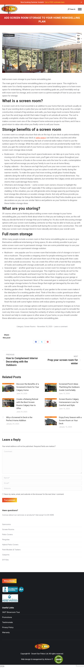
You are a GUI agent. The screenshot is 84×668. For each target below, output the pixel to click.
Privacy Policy (7, 627)
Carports (5, 555)
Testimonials (7, 622)
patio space (41, 137)
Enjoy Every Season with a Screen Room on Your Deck (70, 420)
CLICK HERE (49, 515)
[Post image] (8, 387)
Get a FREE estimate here (54, 2)
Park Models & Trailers (11, 550)
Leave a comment (60, 326)
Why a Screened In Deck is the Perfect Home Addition (19, 419)
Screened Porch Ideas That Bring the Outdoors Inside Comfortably (69, 387)
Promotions (7, 617)
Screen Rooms (9, 35)
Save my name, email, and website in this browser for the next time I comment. (34, 494)
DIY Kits (5, 560)
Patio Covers (7, 534)
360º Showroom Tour (11, 612)
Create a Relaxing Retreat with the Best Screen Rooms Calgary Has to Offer (27, 403)
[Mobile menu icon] (79, 9)
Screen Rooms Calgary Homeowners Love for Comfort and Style (69, 402)
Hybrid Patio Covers (10, 544)
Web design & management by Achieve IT (37, 659)
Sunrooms (6, 524)
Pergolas (6, 539)
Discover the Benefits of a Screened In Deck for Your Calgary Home (27, 387)
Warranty (6, 632)
